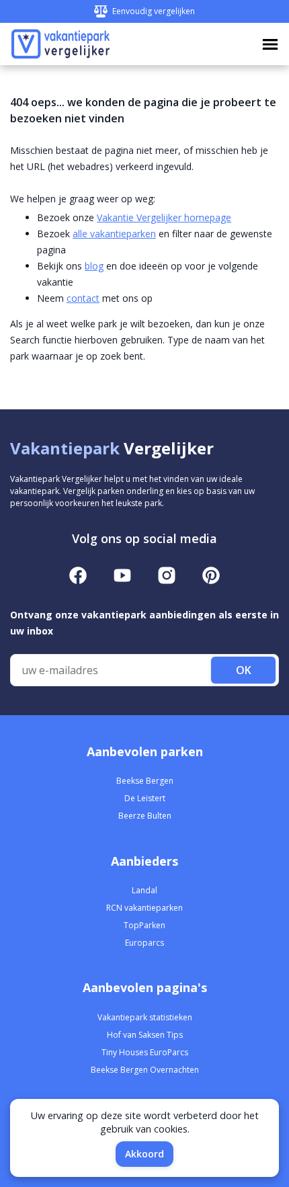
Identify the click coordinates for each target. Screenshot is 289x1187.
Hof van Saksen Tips (145, 1034)
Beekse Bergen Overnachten (145, 1069)
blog (94, 265)
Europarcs (144, 942)
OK (243, 670)
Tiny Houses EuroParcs (144, 1052)
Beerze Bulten (144, 815)
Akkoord (144, 1153)
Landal (144, 890)
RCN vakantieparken (144, 907)
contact (83, 298)
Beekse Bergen (144, 780)
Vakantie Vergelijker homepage (164, 217)
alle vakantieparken (114, 233)
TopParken (144, 925)
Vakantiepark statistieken (144, 1017)
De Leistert (144, 798)
